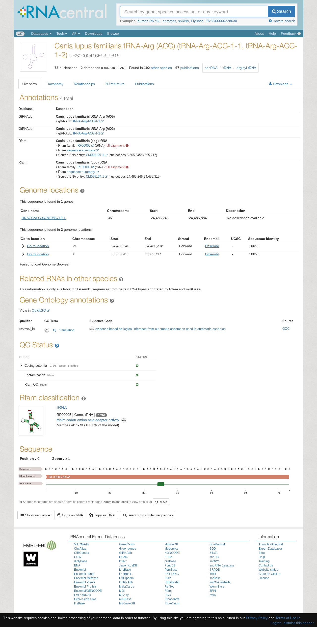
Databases (40, 33)
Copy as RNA (72, 515)
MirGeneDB (127, 603)
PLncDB (170, 565)
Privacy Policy (256, 618)
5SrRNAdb (81, 544)
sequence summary (81, 150)
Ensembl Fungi (84, 574)
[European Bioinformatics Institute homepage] (38, 544)
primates (169, 21)
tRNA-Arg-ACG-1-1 (86, 121)
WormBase (217, 586)
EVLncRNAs (82, 595)
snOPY (214, 561)
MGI (122, 591)
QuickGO (39, 310)
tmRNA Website (220, 582)
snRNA (183, 21)
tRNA (227, 68)
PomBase (171, 569)
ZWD (213, 595)
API (75, 33)
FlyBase (197, 21)
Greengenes (127, 548)
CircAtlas (80, 548)
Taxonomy (55, 84)
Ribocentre (171, 599)
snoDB (214, 557)
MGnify (124, 595)
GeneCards (127, 544)
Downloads (93, 33)
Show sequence (37, 515)
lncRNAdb (126, 582)
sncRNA (211, 68)
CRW (77, 557)
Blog (262, 553)
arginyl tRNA (246, 68)
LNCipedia (126, 578)
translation (66, 330)
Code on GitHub (269, 574)
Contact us (266, 565)
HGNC (123, 557)
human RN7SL (148, 21)
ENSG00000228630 (221, 21)
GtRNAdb (125, 553)
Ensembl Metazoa (86, 578)
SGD (213, 548)
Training (264, 561)
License (264, 578)
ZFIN (213, 591)
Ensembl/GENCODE (88, 591)
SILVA (213, 553)
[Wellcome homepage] (29, 558)
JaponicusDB (128, 565)
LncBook (125, 574)
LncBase (125, 569)
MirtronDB (171, 544)
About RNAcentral (271, 544)
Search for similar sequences (150, 515)
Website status (268, 569)
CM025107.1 (95, 155)
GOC (286, 328)
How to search (283, 21)
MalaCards (126, 586)
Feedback (289, 33)
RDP (167, 578)
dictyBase (80, 561)
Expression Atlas (85, 599)
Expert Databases (271, 548)
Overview (29, 84)
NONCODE (172, 553)
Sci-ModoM (217, 544)
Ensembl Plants (84, 582)
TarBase (215, 578)
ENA (77, 565)
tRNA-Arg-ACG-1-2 (86, 133)
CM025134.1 (95, 176)
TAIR (213, 574)
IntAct (123, 561)
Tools (60, 33)
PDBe (168, 557)
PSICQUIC (171, 574)
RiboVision (171, 603)
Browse (113, 33)
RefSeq (169, 586)
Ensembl (80, 569)
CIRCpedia (81, 553)
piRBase (170, 561)
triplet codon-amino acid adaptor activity (88, 420)
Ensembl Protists (85, 586)
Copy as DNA (104, 515)
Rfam (168, 591)
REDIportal (171, 582)
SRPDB (215, 569)
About (259, 33)
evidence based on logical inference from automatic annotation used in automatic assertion (160, 329)
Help (272, 33)
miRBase (125, 599)
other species (161, 68)
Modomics (171, 548)
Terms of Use (285, 618)
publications (189, 68)
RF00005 (84, 145)
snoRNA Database (222, 565)
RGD (167, 595)
